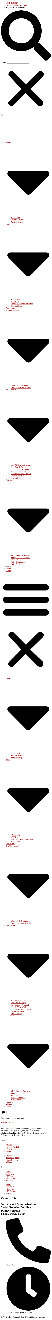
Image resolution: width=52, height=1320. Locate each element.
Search (3, 62)
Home (8, 1172)
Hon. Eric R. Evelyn (18, 467)
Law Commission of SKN (21, 388)
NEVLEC (15, 560)
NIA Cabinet (11, 1178)
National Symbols (17, 220)
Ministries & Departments (20, 385)
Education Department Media (22, 304)
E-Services (10, 1174)
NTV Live (15, 302)
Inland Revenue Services (20, 555)
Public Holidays (17, 222)
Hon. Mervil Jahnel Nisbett (21, 474)
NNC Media (15, 299)
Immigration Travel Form (20, 558)
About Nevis (15, 218)
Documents (10, 308)
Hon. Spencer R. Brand (20, 469)
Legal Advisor (16, 478)
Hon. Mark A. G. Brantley (21, 465)
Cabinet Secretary (17, 476)
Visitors (9, 568)
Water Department (18, 562)
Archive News (16, 306)
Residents (9, 566)
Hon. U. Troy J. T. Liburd (20, 471)
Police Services (16, 564)
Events (8, 571)
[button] (26, 35)
